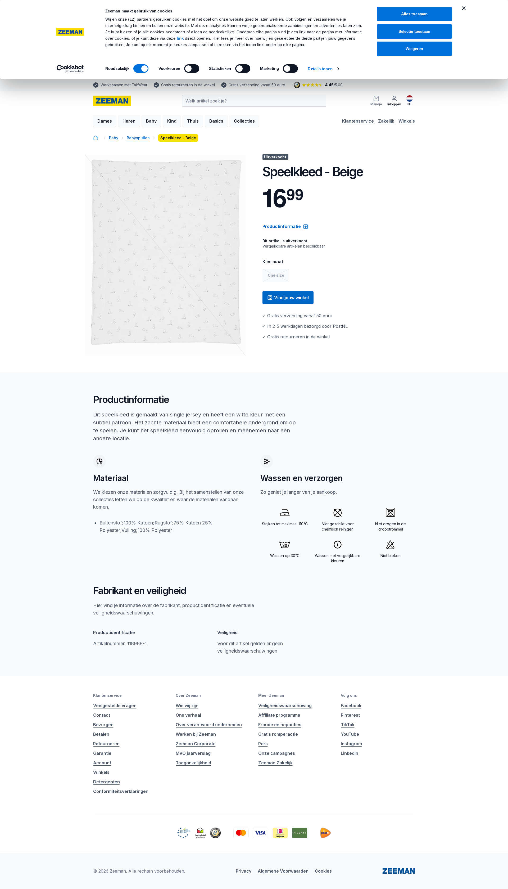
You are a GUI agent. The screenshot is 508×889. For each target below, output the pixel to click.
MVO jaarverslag (193, 753)
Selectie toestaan (414, 31)
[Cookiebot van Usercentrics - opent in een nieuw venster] (70, 69)
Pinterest (350, 715)
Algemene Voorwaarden (283, 871)
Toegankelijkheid (193, 762)
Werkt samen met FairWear (124, 85)
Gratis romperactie (278, 734)
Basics (216, 121)
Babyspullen (138, 138)
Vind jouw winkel (291, 297)
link (181, 38)
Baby (151, 121)
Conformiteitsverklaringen (120, 791)
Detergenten (106, 781)
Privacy (243, 871)
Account (102, 762)
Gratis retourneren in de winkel (188, 85)
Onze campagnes (276, 753)
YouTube (350, 734)
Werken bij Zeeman (196, 734)
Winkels (406, 121)
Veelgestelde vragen (115, 705)
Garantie (102, 753)
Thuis (193, 121)
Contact (101, 715)
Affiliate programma (279, 715)
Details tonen (320, 68)
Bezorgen (103, 724)
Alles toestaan (414, 14)
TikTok (348, 724)
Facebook (351, 705)
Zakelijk (386, 121)
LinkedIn (349, 753)
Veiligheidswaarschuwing (285, 705)
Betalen (101, 734)
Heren (129, 121)
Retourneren (106, 743)
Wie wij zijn (187, 705)
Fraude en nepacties (279, 724)
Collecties (244, 121)
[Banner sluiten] (464, 8)
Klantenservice (358, 121)
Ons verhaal (188, 715)
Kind (171, 121)
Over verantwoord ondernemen (209, 724)
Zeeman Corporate (196, 743)
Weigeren (414, 48)
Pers (263, 743)
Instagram (351, 743)
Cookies (323, 871)
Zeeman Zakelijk (275, 762)
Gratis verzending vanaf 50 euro (257, 85)
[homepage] (95, 138)
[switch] (191, 68)
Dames (104, 121)
